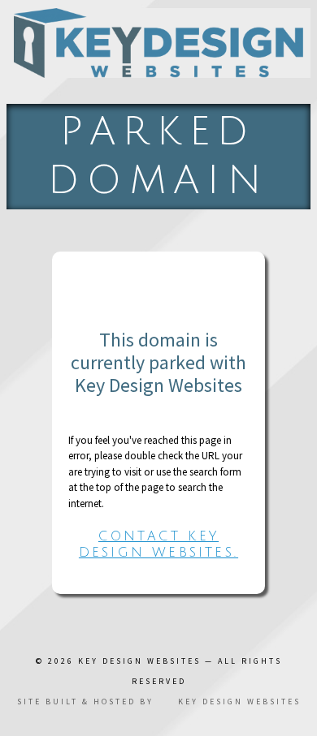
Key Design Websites (139, 661)
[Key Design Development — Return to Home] (158, 43)
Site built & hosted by (159, 701)
